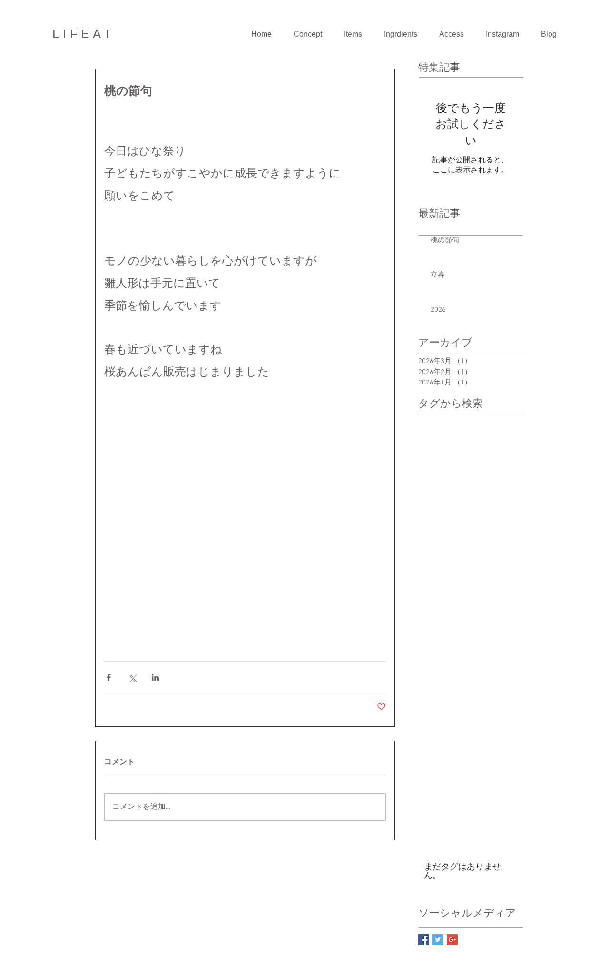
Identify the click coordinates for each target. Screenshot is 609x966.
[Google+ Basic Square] (452, 939)
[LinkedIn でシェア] (155, 677)
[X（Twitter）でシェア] (132, 677)
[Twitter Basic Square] (437, 939)
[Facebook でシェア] (108, 677)
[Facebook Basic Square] (423, 939)
